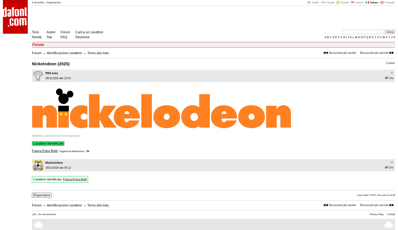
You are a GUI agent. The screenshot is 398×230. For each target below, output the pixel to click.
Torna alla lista (98, 53)
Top (49, 37)
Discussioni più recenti (342, 52)
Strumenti (82, 37)
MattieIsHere (78, 151)
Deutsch (359, 2)
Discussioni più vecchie (374, 52)
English (315, 2)
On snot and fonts (47, 214)
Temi (35, 32)
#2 (392, 162)
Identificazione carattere (64, 53)
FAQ (64, 37)
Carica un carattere (89, 32)
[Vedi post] (88, 151)
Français (329, 2)
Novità (36, 37)
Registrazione (54, 2)
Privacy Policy (377, 214)
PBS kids (51, 73)
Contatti (391, 214)
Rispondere (41, 195)
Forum (65, 32)
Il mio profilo (38, 2)
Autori (51, 32)
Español (344, 2)
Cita (391, 78)
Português (389, 2)
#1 (392, 72)
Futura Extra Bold (45, 151)
